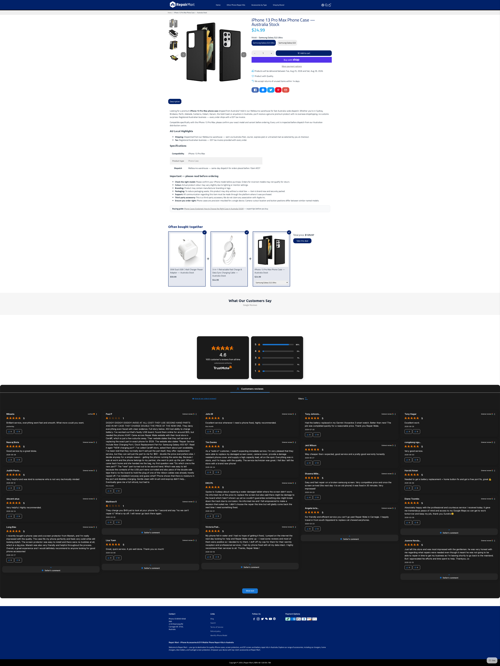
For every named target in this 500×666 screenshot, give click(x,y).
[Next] (243, 54)
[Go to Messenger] (263, 90)
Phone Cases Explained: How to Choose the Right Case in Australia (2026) (214, 208)
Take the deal (302, 240)
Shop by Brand (278, 5)
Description (175, 101)
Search (213, 623)
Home (218, 5)
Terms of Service (216, 627)
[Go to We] (266, 619)
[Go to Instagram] (258, 619)
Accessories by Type (259, 5)
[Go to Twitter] (270, 90)
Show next (250, 591)
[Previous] (183, 54)
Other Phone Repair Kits (236, 5)
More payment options (292, 66)
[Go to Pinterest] (278, 90)
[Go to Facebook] (255, 90)
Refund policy (215, 631)
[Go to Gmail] (285, 90)
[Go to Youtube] (270, 619)
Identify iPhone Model (218, 635)
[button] (238, 389)
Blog (212, 618)
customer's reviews (223, 359)
